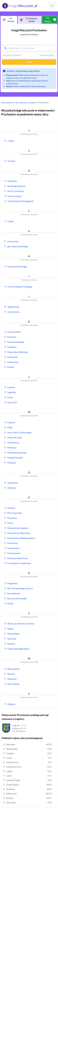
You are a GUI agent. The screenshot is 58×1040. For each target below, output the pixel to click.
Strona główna (7, 102)
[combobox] (29, 48)
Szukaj (29, 62)
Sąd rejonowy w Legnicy (25, 102)
